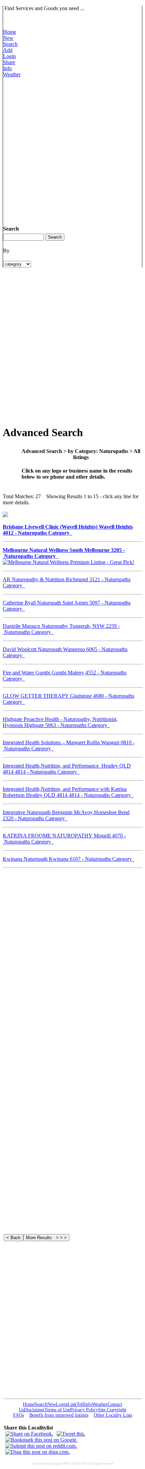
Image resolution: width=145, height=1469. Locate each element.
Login (9, 56)
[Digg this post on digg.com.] (37, 1452)
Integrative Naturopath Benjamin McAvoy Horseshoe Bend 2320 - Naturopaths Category (66, 815)
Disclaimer (34, 1409)
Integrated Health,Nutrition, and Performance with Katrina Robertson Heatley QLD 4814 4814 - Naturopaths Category (68, 792)
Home (9, 32)
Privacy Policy (84, 1409)
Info (7, 68)
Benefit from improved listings (58, 1415)
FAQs (18, 1415)
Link (72, 1404)
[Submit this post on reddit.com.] (41, 1446)
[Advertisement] (72, 150)
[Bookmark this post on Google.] (41, 1440)
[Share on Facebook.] (29, 1434)
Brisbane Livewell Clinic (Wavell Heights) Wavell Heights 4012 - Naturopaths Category (68, 530)
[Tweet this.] (71, 1434)
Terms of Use (57, 1409)
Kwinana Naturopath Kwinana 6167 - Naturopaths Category (69, 859)
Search (10, 44)
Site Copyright (112, 1409)
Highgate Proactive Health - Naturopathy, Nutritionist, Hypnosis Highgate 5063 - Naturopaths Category (60, 722)
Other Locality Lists (113, 1415)
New (8, 38)
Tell (80, 1404)
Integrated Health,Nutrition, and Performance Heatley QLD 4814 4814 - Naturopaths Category (67, 769)
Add (7, 50)
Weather (12, 74)
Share (9, 62)
